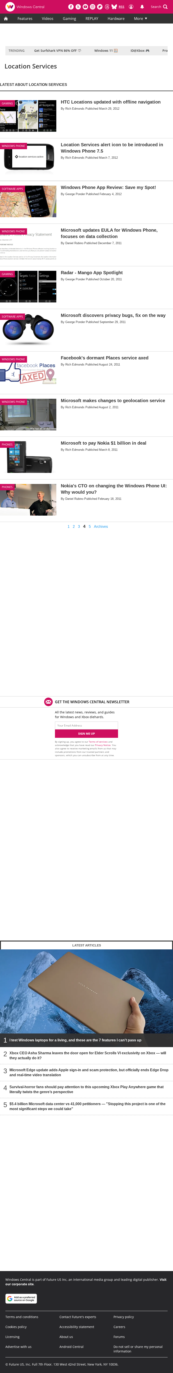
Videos (47, 18)
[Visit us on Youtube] (85, 6)
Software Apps (12, 189)
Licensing (12, 1337)
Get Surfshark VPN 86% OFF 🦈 (57, 50)
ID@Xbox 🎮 (140, 50)
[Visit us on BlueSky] (114, 6)
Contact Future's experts (77, 1317)
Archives (101, 526)
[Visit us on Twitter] (78, 6)
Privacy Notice (103, 745)
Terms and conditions (21, 1317)
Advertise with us (18, 1347)
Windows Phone (13, 146)
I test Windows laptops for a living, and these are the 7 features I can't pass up (75, 1040)
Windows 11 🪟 (106, 50)
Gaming (69, 18)
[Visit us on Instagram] (92, 6)
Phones (7, 444)
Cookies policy (16, 1327)
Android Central (71, 1347)
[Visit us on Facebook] (71, 6)
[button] (159, 7)
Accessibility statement (76, 1327)
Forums (119, 1337)
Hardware (116, 18)
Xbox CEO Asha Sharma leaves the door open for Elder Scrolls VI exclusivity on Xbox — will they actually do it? (87, 1055)
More (138, 18)
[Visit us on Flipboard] (99, 6)
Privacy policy (124, 1317)
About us (66, 1337)
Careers (119, 1327)
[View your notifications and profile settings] (142, 6)
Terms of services (98, 741)
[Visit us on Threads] (107, 6)
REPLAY (92, 18)
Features (25, 18)
